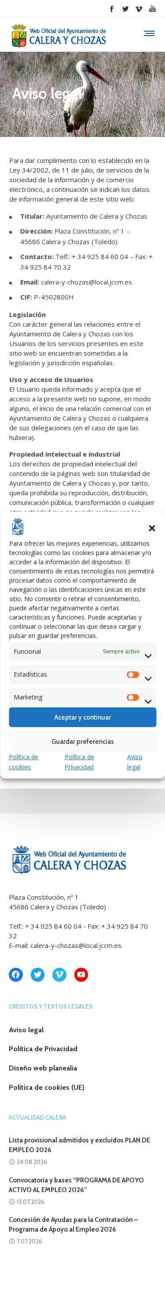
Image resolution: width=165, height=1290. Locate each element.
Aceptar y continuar (83, 717)
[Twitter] (125, 8)
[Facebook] (111, 8)
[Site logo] (58, 38)
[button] (151, 528)
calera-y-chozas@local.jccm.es (75, 945)
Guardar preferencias (82, 742)
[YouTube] (152, 8)
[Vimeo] (139, 8)
